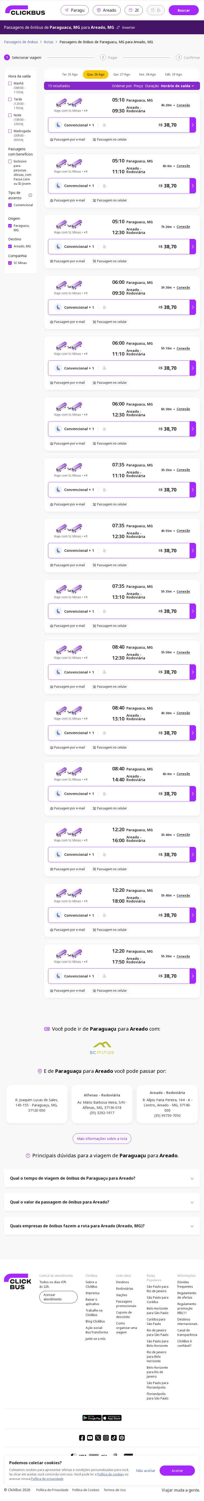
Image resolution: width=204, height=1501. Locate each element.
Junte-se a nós (96, 1339)
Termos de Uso (114, 1490)
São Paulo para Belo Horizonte (157, 1343)
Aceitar (177, 1470)
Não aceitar (145, 1470)
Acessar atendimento (53, 1297)
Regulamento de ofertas (186, 1295)
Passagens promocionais (126, 1303)
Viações (121, 1295)
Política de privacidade (47, 1479)
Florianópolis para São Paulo (157, 1396)
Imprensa (93, 1293)
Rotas (48, 41)
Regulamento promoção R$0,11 (186, 1308)
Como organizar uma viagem (126, 1327)
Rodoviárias (124, 1288)
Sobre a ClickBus (92, 1284)
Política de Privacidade (52, 1490)
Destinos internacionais (187, 1321)
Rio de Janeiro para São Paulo (157, 1332)
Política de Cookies (86, 1490)
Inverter (128, 27)
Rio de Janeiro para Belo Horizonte (156, 1356)
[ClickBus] (25, 10)
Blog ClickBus (95, 1321)
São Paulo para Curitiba (157, 1299)
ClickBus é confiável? (184, 1343)
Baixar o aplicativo (92, 1301)
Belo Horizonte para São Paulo (157, 1310)
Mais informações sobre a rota (102, 1138)
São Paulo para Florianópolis (157, 1385)
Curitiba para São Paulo (156, 1321)
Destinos (122, 1282)
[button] (183, 105)
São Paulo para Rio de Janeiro (157, 1288)
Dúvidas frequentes (185, 1284)
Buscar (184, 10)
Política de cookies (110, 1474)
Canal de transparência (187, 1332)
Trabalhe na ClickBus (94, 1312)
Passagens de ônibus (21, 41)
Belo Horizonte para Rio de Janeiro (157, 1372)
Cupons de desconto (124, 1314)
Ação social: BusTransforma (97, 1330)
